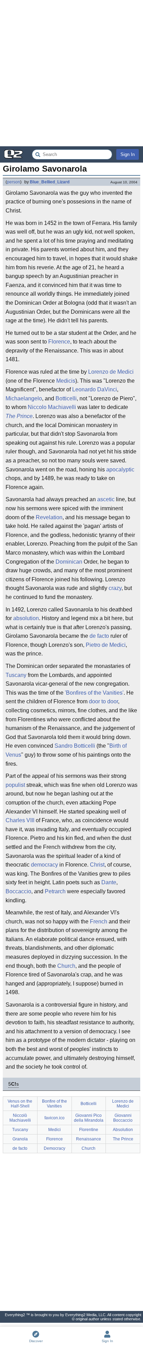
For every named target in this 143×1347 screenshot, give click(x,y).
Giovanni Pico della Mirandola (88, 1118)
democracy (44, 865)
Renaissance (88, 1139)
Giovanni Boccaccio (123, 1118)
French (98, 921)
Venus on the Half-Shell (20, 1104)
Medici (54, 1129)
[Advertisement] (71, 73)
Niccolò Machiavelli (20, 1118)
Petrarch (55, 891)
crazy (115, 588)
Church (66, 966)
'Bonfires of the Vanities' (94, 693)
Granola (20, 1139)
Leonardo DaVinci (94, 389)
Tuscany (16, 675)
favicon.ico (54, 1117)
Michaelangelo (24, 398)
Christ (97, 865)
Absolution (123, 1129)
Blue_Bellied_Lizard (49, 182)
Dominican (69, 562)
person (13, 182)
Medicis (65, 381)
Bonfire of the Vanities (54, 1104)
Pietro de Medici (106, 645)
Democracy (54, 1148)
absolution (26, 618)
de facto (99, 636)
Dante (108, 882)
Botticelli (66, 398)
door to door (103, 701)
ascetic (106, 499)
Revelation (49, 517)
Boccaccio (18, 891)
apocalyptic (120, 469)
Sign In (127, 154)
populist (15, 785)
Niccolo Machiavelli (52, 407)
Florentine (88, 1129)
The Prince (19, 416)
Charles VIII (20, 820)
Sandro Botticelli (74, 746)
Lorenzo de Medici (111, 372)
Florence (59, 342)
